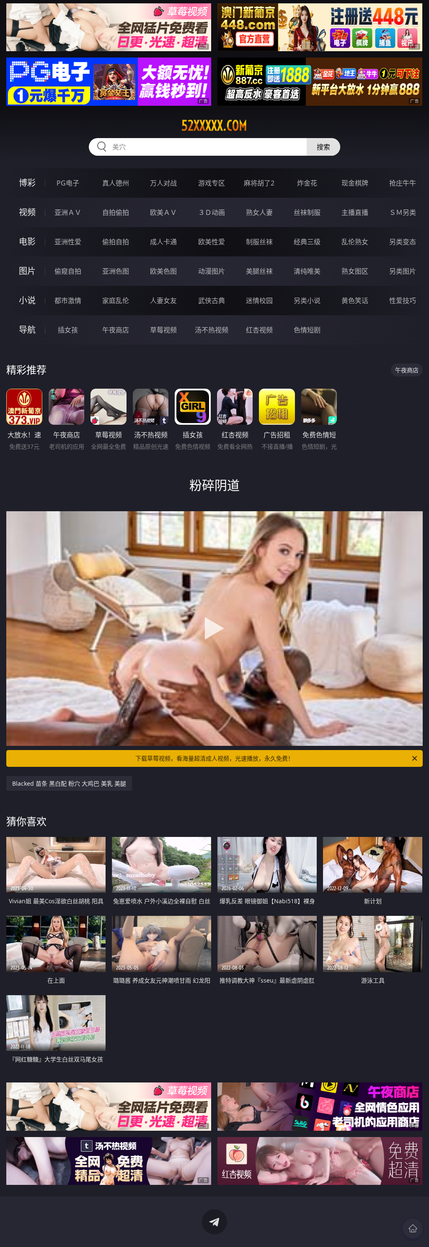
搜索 (323, 147)
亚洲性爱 (67, 241)
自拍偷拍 (115, 212)
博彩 (27, 182)
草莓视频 (163, 330)
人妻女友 (163, 300)
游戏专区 (211, 183)
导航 (27, 329)
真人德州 (115, 183)
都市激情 (67, 300)
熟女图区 (354, 271)
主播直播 (354, 212)
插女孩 (68, 330)
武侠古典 (211, 300)
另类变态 (402, 241)
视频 (27, 212)
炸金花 (307, 183)
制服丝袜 (259, 241)
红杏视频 (259, 330)
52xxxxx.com (214, 125)
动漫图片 (211, 271)
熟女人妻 (259, 212)
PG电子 (68, 183)
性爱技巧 (402, 300)
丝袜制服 (307, 212)
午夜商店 (115, 330)
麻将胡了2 (259, 183)
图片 (27, 271)
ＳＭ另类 (402, 212)
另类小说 (307, 300)
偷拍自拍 (115, 241)
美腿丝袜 (259, 271)
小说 (27, 300)
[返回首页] (413, 1228)
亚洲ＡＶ (67, 212)
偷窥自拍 (67, 271)
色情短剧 (307, 330)
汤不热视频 (211, 330)
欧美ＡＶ (163, 212)
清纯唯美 (307, 271)
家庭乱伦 (115, 300)
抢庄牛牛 (402, 183)
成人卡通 (163, 241)
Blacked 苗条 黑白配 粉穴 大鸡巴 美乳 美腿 (69, 783)
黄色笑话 (354, 300)
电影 (27, 241)
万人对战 (163, 183)
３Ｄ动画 (211, 212)
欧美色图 (163, 271)
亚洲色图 (115, 271)
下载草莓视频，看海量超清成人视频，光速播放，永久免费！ (214, 758)
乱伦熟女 (354, 241)
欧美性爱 (211, 241)
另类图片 (402, 271)
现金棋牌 (354, 183)
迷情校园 (259, 300)
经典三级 (307, 241)
